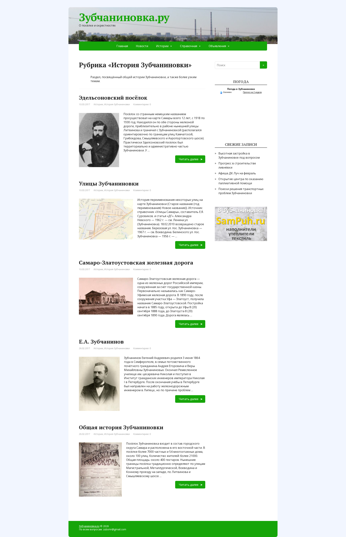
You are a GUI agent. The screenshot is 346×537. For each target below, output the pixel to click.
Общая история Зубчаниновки (121, 427)
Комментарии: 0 (142, 104)
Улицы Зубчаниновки (109, 183)
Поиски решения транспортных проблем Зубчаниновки (240, 191)
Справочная (188, 46)
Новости (142, 46)
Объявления (217, 46)
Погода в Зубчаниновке (241, 89)
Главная (122, 46)
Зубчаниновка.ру (124, 17)
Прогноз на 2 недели (252, 92)
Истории (162, 46)
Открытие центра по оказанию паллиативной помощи (240, 181)
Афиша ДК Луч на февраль (237, 173)
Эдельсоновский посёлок (113, 97)
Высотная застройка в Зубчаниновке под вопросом (239, 155)
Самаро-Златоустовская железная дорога (136, 262)
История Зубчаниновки (117, 104)
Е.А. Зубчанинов (101, 341)
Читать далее (188, 159)
